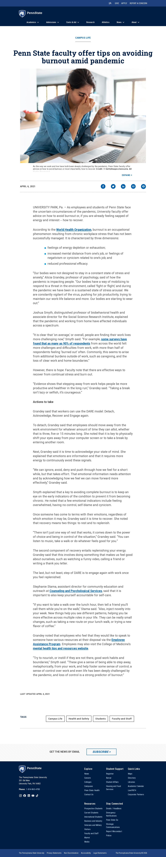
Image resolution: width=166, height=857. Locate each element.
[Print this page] (143, 186)
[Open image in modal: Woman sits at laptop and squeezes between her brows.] (83, 116)
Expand (126, 175)
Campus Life (83, 37)
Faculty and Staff (122, 718)
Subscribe (100, 751)
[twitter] (113, 186)
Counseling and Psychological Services (76, 591)
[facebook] (103, 186)
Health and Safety (79, 718)
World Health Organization (73, 229)
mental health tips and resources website (60, 648)
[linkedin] (123, 186)
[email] (133, 186)
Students (100, 718)
